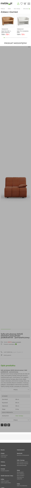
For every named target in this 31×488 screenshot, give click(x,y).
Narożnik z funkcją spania (23, 455)
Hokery (3, 462)
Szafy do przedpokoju (22, 485)
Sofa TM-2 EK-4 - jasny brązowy (6, 31)
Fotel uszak (3, 456)
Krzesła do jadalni (5, 470)
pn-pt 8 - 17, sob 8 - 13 (13, 352)
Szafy (18, 484)
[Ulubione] (21, 3)
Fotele (2, 453)
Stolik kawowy (20, 477)
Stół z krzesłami (20, 475)
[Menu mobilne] (29, 4)
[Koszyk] (25, 3)
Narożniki (19, 453)
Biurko (3, 450)
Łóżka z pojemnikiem (6, 482)
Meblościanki (20, 450)
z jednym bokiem (20, 419)
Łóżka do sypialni (5, 481)
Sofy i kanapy (19, 415)
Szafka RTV (19, 478)
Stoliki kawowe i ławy (7, 475)
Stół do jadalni (20, 472)
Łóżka (2, 479)
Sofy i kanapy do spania (22, 463)
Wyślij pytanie (7, 355)
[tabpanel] (8, 25)
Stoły (18, 470)
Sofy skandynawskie (22, 465)
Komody (3, 465)
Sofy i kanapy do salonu (22, 462)
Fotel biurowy (4, 455)
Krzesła (3, 469)
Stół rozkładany (20, 473)
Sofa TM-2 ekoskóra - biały (23, 31)
